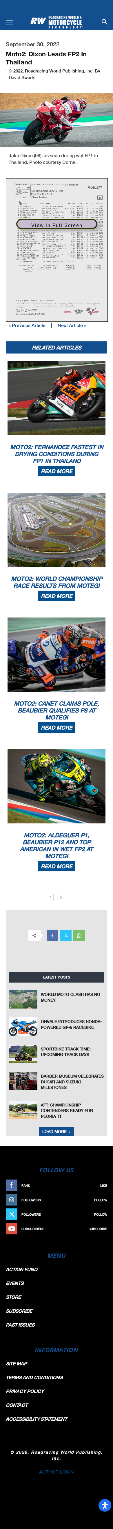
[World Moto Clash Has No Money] (23, 999)
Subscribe (98, 1229)
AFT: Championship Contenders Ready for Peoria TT (67, 1110)
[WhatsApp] (79, 935)
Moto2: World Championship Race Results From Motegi (56, 582)
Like (103, 1185)
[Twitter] (66, 935)
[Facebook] (52, 935)
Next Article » (72, 325)
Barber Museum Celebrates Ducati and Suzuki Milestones (72, 1082)
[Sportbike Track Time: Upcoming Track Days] (23, 1054)
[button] (9, 22)
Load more (54, 1131)
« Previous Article (27, 325)
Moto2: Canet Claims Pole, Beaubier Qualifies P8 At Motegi (56, 710)
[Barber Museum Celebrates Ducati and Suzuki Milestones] (23, 1081)
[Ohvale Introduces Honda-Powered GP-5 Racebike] (23, 1026)
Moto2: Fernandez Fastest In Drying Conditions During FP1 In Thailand (56, 453)
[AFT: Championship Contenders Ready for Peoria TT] (23, 1110)
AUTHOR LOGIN (56, 1471)
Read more (56, 471)
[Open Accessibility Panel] (105, 1505)
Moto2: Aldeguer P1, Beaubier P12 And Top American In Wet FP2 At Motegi (56, 845)
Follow (100, 1200)
